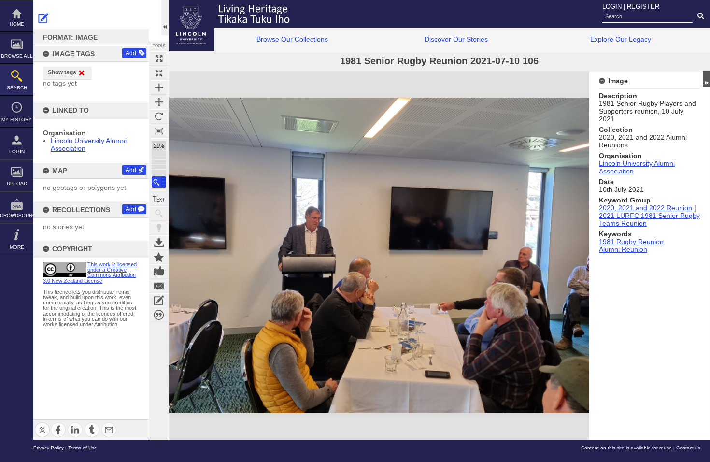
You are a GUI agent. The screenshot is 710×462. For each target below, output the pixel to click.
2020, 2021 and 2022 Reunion (645, 208)
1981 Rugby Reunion (631, 241)
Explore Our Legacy (620, 39)
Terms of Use (82, 447)
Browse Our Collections (292, 39)
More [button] (17, 247)
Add (131, 53)
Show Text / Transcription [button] (159, 199)
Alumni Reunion (623, 249)
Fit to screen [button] (159, 73)
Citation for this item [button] (159, 315)
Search (17, 87)
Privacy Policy (48, 447)
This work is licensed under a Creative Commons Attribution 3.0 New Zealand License (90, 272)
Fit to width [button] (159, 87)
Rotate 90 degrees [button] (159, 116)
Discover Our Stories (456, 39)
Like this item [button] (159, 271)
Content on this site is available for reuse (626, 447)
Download (159, 242)
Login (17, 151)
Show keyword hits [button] (159, 213)
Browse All (17, 55)
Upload (17, 183)
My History (16, 119)
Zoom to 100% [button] (159, 131)
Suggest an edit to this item (43, 18)
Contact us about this (159, 286)
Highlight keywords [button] (159, 228)
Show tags (62, 72)
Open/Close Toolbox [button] (165, 17)
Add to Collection (159, 257)
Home (17, 24)
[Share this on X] (42, 424)
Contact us (688, 447)
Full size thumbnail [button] (159, 58)
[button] (159, 182)
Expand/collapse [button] (706, 79)
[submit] (701, 16)
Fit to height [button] (159, 102)
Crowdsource (16, 215)
